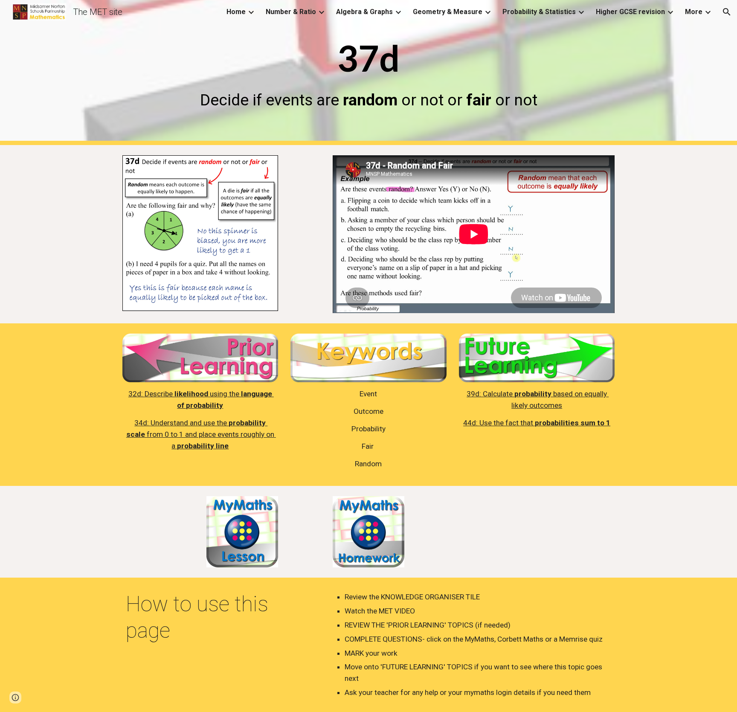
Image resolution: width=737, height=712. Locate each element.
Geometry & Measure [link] (447, 12)
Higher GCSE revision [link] (630, 12)
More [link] (693, 12)
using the (224, 393)
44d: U (473, 422)
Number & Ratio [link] (291, 12)
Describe (159, 393)
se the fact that (509, 422)
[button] (727, 12)
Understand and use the (190, 422)
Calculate (498, 393)
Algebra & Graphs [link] (364, 12)
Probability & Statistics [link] (539, 12)
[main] (368, 72)
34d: (142, 422)
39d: (475, 393)
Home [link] (236, 12)
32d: (136, 393)
